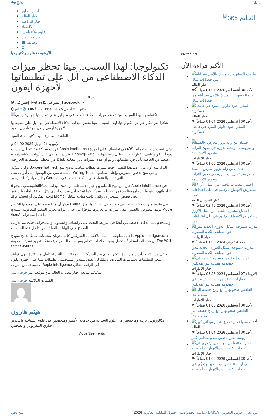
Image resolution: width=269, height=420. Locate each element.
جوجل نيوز (19, 272)
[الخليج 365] (239, 16)
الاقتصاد (27, 26)
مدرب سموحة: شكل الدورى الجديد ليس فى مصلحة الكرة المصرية (222, 250)
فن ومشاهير (31, 36)
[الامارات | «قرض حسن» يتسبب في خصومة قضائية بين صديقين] (225, 259)
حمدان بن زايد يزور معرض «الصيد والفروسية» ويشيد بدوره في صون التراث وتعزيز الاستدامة (223, 174)
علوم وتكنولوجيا (33, 31)
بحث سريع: (190, 52)
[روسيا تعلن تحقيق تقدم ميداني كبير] (221, 320)
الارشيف (44, 52)
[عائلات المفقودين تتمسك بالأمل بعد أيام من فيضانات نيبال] (225, 76)
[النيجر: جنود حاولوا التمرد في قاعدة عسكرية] (225, 107)
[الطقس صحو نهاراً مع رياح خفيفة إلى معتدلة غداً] (225, 291)
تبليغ (19, 108)
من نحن (252, 412)
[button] (257, 2)
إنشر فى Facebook (63, 102)
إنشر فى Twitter (28, 102)
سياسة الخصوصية (193, 412)
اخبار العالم (30, 15)
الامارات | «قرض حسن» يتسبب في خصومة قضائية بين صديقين (219, 281)
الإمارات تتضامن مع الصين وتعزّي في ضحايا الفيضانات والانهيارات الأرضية (220, 366)
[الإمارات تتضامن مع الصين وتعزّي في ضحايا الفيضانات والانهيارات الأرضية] (225, 344)
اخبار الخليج (30, 10)
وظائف (31, 42)
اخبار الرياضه (32, 21)
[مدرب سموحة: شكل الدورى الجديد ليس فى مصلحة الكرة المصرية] (225, 228)
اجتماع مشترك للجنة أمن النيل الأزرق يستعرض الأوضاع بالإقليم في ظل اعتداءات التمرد (224, 216)
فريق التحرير (232, 412)
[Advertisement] (92, 372)
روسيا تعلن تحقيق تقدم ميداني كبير (219, 337)
